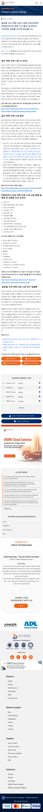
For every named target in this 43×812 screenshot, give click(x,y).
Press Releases (7, 530)
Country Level (12, 698)
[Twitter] (18, 657)
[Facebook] (25, 657)
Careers (10, 726)
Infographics (6, 525)
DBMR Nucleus (10, 401)
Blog (4, 534)
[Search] (37, 3)
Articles (10, 722)
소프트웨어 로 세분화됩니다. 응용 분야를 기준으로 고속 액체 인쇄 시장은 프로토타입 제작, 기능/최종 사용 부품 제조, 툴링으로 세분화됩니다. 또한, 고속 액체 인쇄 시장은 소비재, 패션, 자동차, (22, 154)
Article (4, 521)
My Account (12, 750)
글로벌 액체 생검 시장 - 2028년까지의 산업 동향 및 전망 (21, 344)
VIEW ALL (7, 509)
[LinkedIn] (12, 657)
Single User (9, 387)
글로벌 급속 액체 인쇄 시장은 (11, 36)
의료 (6, 159)
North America (12, 688)
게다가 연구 (5, 51)
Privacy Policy (12, 757)
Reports (10, 777)
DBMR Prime (10, 396)
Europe (10, 684)
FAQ (9, 760)
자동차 (3, 96)
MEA (9, 695)
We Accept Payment (21, 801)
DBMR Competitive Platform (17, 788)
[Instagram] (31, 657)
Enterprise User (10, 383)
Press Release (13, 715)
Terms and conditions (15, 753)
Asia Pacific (12, 691)
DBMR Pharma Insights (16, 784)
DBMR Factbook (11, 392)
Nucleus (10, 774)
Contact (10, 729)
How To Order (12, 743)
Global (10, 681)
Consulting (11, 781)
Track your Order (13, 746)
